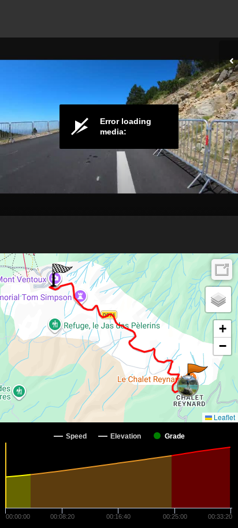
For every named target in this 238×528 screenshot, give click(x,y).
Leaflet (223, 417)
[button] (196, 375)
